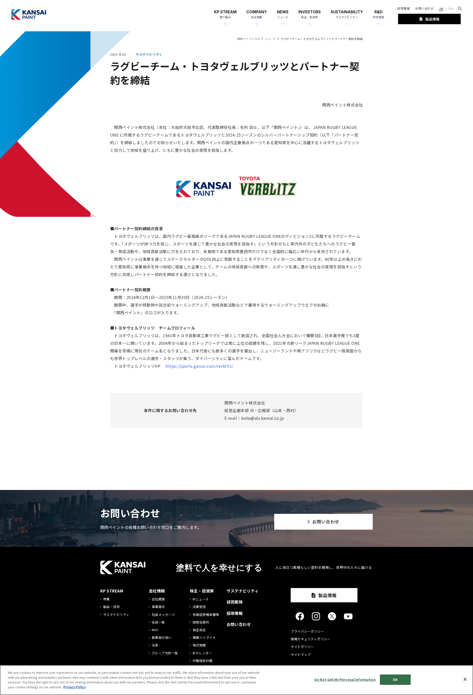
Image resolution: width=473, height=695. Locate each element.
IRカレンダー (202, 653)
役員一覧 (158, 622)
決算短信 (199, 607)
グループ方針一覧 (165, 653)
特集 (106, 599)
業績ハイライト (204, 637)
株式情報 (199, 645)
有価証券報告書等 (206, 614)
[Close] (465, 679)
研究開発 (235, 602)
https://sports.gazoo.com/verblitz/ (199, 366)
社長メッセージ (163, 614)
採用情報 (403, 8)
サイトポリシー (302, 646)
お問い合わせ (424, 8)
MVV (155, 630)
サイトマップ (301, 654)
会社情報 (157, 591)
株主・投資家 (202, 591)
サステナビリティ (116, 614)
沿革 (155, 645)
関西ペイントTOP (248, 39)
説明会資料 (201, 622)
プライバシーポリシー (307, 631)
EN (451, 9)
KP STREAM (111, 591)
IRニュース (201, 599)
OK (395, 679)
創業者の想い (162, 637)
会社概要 (158, 599)
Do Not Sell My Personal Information (345, 679)
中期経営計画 (203, 661)
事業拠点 (158, 607)
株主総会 (199, 630)
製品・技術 (111, 607)
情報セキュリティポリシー (310, 639)
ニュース (270, 39)
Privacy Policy (74, 686)
